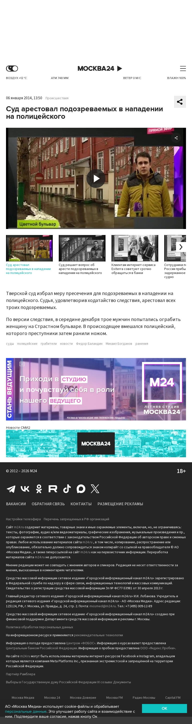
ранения (142, 344)
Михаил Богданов (119, 344)
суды (10, 344)
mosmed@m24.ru (103, 606)
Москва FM (114, 697)
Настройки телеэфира (23, 519)
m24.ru (19, 527)
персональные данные (25, 711)
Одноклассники (39, 489)
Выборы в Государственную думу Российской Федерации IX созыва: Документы (68, 682)
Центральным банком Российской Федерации (41, 648)
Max (81, 489)
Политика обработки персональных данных (39, 627)
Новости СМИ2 (18, 428)
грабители (49, 344)
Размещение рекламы (120, 504)
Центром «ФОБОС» (81, 643)
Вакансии (16, 504)
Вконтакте (25, 489)
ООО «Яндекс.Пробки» (157, 648)
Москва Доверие (83, 697)
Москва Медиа (23, 697)
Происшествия (57, 98)
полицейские (27, 344)
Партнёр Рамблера (20, 674)
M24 (33, 471)
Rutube (53, 489)
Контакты (81, 504)
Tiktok (67, 489)
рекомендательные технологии (98, 635)
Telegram (11, 489)
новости (66, 344)
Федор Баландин (89, 344)
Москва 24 (96, 69)
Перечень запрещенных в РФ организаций (76, 519)
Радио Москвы (144, 697)
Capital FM (172, 697)
